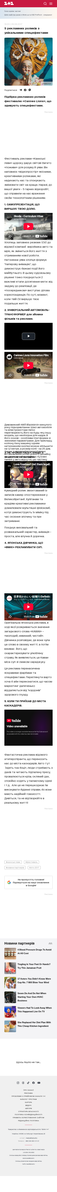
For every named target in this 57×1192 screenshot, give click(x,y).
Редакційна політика (28, 1120)
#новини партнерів (15, 867)
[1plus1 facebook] (33, 1083)
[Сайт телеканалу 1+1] (9, 3)
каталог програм (28, 1099)
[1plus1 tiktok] (28, 1083)
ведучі (28, 1105)
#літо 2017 (34, 867)
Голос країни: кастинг (12, 11)
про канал (28, 1090)
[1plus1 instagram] (18, 1083)
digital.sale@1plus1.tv (28, 1158)
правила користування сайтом (28, 1117)
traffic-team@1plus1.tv (28, 1164)
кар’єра (28, 1102)
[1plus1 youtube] (39, 1083)
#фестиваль (31, 862)
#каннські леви (13, 862)
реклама (28, 1093)
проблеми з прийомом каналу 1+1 (28, 1096)
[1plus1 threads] (23, 1083)
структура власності (28, 1111)
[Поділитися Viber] (29, 90)
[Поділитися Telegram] (20, 90)
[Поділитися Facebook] (25, 90)
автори (28, 1108)
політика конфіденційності (28, 1114)
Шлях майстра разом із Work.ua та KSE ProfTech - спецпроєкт (28, 15)
